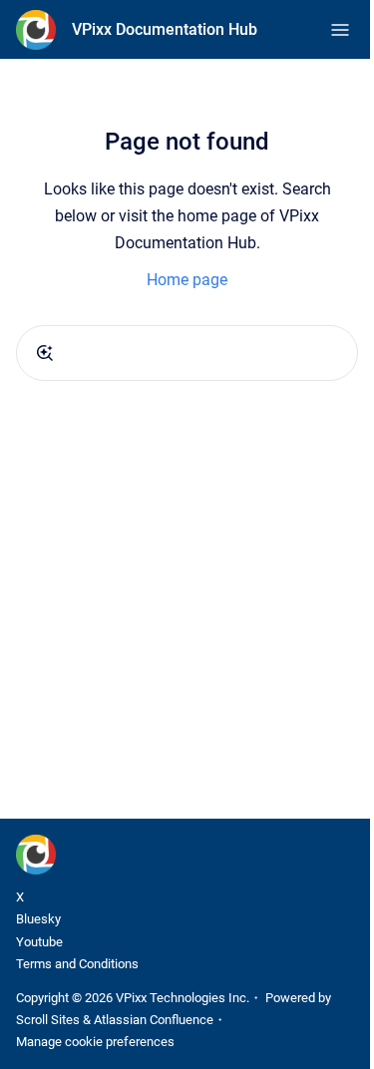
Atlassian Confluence (153, 1019)
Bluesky (38, 918)
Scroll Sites (48, 1019)
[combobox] (187, 353)
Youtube (39, 941)
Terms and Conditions (77, 963)
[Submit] (45, 353)
